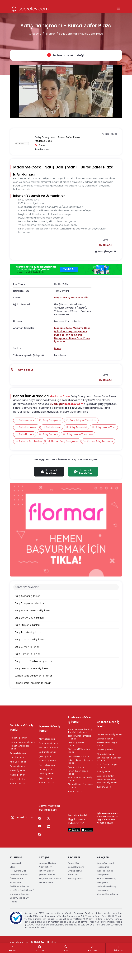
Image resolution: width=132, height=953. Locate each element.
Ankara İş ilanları (18, 753)
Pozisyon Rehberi (19, 874)
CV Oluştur (57, 404)
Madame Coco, (63, 328)
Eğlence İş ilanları (105, 738)
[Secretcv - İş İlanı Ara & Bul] (74, 830)
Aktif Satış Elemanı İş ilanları (78, 744)
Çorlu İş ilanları (46, 756)
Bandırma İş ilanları (48, 743)
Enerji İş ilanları (104, 771)
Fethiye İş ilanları (47, 765)
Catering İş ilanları (105, 776)
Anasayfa (35, 34)
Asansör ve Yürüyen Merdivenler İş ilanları (107, 781)
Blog (12, 866)
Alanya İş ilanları (47, 739)
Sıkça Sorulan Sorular (50, 878)
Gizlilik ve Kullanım (19, 886)
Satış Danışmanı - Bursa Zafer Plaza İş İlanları (72, 338)
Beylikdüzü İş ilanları (48, 747)
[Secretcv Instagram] (40, 834)
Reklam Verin (46, 882)
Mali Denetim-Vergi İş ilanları (107, 744)
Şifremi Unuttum (47, 874)
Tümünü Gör (16, 783)
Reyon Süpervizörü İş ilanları (78, 772)
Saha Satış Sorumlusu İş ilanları (80, 779)
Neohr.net (73, 874)
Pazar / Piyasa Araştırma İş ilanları (108, 766)
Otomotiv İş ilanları (106, 754)
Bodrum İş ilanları (47, 752)
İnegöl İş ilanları (46, 773)
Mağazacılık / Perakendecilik (71, 297)
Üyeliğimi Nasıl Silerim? (22, 890)
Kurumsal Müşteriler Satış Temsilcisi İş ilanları (80, 731)
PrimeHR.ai (73, 863)
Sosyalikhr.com (76, 866)
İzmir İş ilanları (17, 757)
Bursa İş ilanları (17, 766)
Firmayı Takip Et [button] (23, 369)
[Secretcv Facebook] (40, 818)
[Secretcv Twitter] (48, 818)
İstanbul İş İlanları (18, 737)
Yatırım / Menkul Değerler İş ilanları (109, 759)
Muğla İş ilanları (17, 774)
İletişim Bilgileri (46, 870)
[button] (105, 245)
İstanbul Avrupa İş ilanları (22, 742)
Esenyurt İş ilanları (47, 760)
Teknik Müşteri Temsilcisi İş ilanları (79, 737)
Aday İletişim (45, 866)
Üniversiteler (16, 878)
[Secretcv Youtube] (40, 826)
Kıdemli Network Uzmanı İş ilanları (80, 761)
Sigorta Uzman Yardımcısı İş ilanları (80, 785)
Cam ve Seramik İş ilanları (109, 734)
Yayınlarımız (16, 882)
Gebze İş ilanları (46, 769)
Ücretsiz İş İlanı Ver (19, 894)
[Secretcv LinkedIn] (48, 826)
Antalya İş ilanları (18, 761)
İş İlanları (50, 34)
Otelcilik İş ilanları (105, 749)
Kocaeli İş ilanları (18, 770)
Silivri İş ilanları (46, 778)
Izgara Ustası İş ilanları (78, 756)
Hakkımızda (16, 863)
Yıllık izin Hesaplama (107, 894)
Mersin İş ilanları (17, 779)
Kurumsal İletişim (48, 863)
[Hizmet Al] (66, 269)
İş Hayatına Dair (18, 870)
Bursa (57, 348)
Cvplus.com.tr (75, 870)
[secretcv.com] (30, 9)
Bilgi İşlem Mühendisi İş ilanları (79, 750)
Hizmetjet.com (75, 878)
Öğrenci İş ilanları (76, 767)
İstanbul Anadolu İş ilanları (19, 747)
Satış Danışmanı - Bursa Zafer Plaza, (70, 333)
